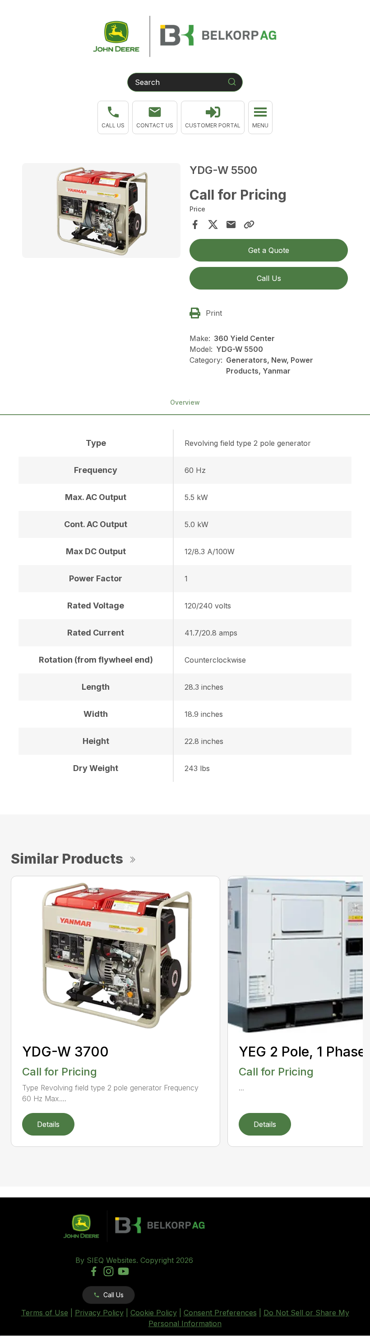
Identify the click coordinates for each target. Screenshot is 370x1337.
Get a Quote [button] (268, 250)
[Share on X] (213, 224)
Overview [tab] (185, 402)
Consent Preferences (220, 1312)
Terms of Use (44, 1312)
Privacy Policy (99, 1312)
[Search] (232, 81)
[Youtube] (123, 1271)
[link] (213, 117)
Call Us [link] (269, 278)
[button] (113, 117)
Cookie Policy (153, 1312)
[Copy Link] (249, 224)
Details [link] (48, 1124)
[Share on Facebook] (195, 224)
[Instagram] (108, 1271)
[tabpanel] (101, 212)
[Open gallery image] (101, 210)
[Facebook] (93, 1271)
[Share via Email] (231, 224)
